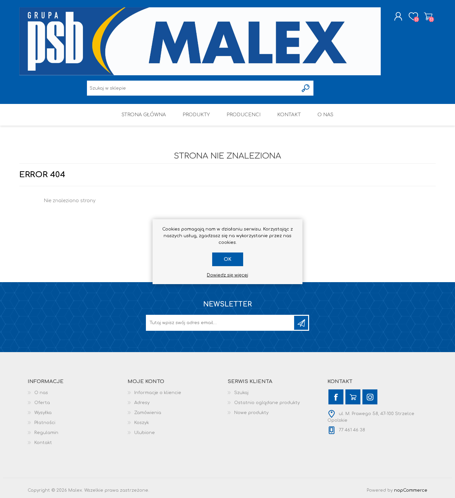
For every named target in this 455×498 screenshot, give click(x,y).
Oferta (42, 402)
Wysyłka (43, 412)
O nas (41, 392)
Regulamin (46, 432)
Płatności (44, 422)
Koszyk (428, 16)
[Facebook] (335, 396)
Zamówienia (147, 412)
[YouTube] (352, 396)
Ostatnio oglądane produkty (267, 402)
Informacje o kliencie (157, 392)
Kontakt (43, 442)
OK (227, 259)
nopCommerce (410, 490)
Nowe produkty (251, 412)
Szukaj (241, 392)
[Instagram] (369, 396)
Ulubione (144, 432)
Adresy (142, 402)
